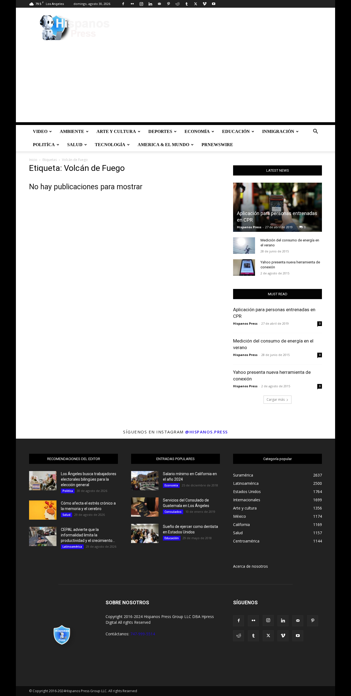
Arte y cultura (116, 131)
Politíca (44, 144)
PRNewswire (217, 144)
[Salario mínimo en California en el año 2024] (144, 480)
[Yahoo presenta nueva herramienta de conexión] (244, 267)
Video (40, 131)
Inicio (33, 159)
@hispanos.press (206, 432)
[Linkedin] (150, 4)
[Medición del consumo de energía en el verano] (244, 245)
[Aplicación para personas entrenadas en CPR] (277, 207)
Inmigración (278, 131)
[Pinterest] (168, 4)
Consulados (173, 512)
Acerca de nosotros (250, 566)
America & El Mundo (163, 144)
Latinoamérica (72, 547)
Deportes (160, 131)
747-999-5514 (142, 633)
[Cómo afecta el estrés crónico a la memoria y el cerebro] (42, 510)
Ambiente (72, 131)
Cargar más (276, 399)
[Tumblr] (186, 4)
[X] (195, 4)
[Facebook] (123, 4)
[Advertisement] (175, 83)
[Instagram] (141, 4)
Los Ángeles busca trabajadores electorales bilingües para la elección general (88, 479)
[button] (315, 132)
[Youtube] (214, 4)
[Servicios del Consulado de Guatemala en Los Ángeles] (144, 507)
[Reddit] (177, 4)
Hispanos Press (249, 227)
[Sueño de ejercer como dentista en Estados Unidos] (144, 533)
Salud (75, 144)
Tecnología (110, 144)
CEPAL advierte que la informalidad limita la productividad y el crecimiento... (88, 535)
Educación (236, 131)
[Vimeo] (204, 4)
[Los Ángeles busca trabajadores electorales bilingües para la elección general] (42, 480)
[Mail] (159, 4)
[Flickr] (132, 4)
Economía (197, 131)
